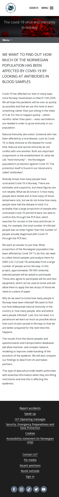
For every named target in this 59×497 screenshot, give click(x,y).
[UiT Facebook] (14, 489)
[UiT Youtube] (44, 489)
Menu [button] (6, 40)
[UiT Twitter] (36, 489)
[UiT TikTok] (29, 489)
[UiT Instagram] (21, 489)
